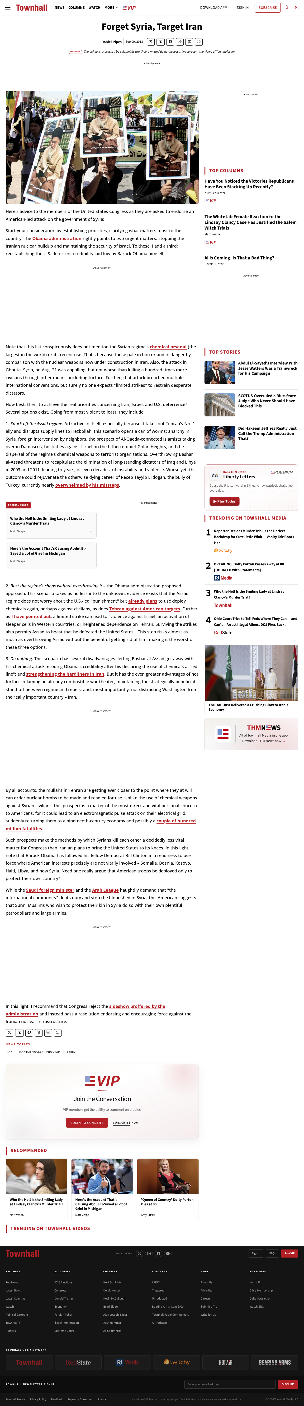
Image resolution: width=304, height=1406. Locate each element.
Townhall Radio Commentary (170, 1315)
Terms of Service (15, 1399)
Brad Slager (111, 1307)
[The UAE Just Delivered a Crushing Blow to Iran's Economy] (251, 672)
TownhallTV (13, 1323)
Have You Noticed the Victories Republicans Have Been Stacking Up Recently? (249, 184)
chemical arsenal (168, 347)
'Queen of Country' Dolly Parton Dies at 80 (167, 1202)
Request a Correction (80, 1399)
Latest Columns (15, 1298)
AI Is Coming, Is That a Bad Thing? (239, 258)
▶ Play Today (225, 501)
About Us (206, 1282)
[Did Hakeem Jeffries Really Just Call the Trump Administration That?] (219, 437)
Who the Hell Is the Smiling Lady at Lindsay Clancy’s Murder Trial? (36, 1202)
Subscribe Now (126, 1122)
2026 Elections (63, 1282)
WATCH (94, 7)
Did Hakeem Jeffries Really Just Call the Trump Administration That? (267, 434)
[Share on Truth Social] (161, 42)
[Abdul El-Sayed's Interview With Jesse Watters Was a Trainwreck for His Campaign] (219, 372)
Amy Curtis (148, 1215)
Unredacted (159, 1298)
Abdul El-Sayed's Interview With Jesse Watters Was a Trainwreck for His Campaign (268, 368)
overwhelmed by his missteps (87, 485)
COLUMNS (76, 7)
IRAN (9, 1052)
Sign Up (288, 1384)
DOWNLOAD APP (213, 7)
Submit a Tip (209, 1307)
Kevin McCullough (114, 1298)
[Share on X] (151, 42)
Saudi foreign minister (50, 890)
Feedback (57, 1399)
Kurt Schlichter (113, 1282)
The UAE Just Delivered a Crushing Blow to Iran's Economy (248, 707)
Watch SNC (257, 1307)
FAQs (272, 1253)
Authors (11, 1331)
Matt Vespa (17, 1215)
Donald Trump (63, 1298)
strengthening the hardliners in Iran (65, 674)
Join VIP (290, 1253)
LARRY (156, 1282)
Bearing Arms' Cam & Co (168, 1307)
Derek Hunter (111, 1290)
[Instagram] (149, 1253)
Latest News (13, 1290)
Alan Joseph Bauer (115, 1315)
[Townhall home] (22, 1253)
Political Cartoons (17, 1315)
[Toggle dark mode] (297, 8)
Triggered (158, 1290)
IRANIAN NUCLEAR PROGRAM (40, 1052)
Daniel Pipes (111, 42)
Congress (60, 1290)
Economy (60, 1307)
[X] (139, 1253)
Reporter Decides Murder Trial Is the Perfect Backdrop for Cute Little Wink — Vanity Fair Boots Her (254, 536)
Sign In (256, 1253)
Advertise (206, 1290)
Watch (10, 1307)
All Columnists (112, 1331)
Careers (205, 1298)
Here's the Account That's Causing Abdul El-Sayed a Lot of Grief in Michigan (101, 1204)
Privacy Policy (38, 1399)
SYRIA (71, 1052)
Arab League (105, 890)
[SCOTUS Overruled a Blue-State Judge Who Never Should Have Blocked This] (219, 405)
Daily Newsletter (260, 1298)
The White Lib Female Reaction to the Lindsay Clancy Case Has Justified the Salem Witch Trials (250, 222)
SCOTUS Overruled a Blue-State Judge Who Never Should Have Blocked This (267, 401)
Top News (12, 1282)
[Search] (287, 8)
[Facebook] (158, 1253)
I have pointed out (31, 616)
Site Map (102, 1399)
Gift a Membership (261, 1290)
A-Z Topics (62, 1271)
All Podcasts (159, 1323)
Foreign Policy (63, 1315)
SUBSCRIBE (268, 7)
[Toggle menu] (7, 7)
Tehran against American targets (144, 609)
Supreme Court (64, 1331)
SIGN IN (243, 7)
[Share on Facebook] (170, 42)
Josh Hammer (112, 1323)
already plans (142, 601)
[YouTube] (168, 1253)
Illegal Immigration (66, 1323)
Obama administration (56, 238)
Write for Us (208, 1315)
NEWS (60, 7)
